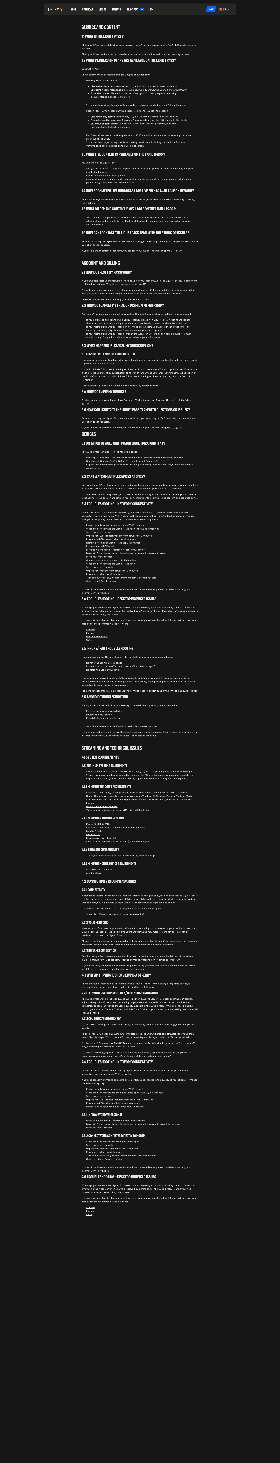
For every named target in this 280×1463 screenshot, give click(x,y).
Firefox (90, 633)
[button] (211, 9)
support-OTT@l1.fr (171, 250)
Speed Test (92, 914)
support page (155, 690)
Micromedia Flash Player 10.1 (101, 837)
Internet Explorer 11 (97, 636)
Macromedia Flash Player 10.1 (102, 806)
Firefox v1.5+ (93, 834)
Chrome (90, 629)
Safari (89, 640)
